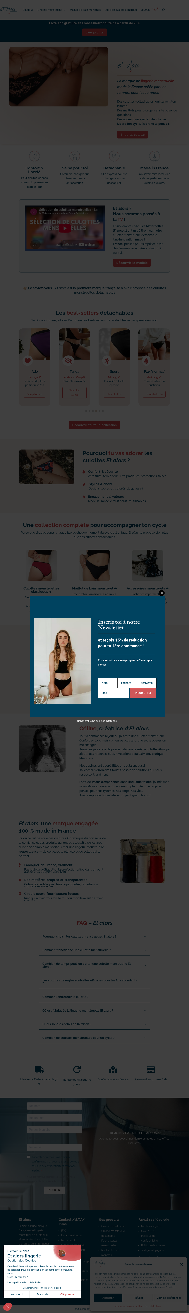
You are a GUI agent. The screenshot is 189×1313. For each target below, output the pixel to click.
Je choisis (42, 1294)
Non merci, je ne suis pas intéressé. (97, 720)
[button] (7, 1306)
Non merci (17, 1294)
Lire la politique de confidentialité (24, 1282)
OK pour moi (68, 1294)
